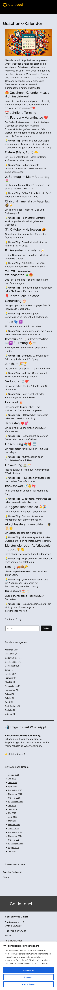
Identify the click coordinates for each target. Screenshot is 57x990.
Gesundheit (10, 666)
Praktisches (10, 690)
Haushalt (9, 674)
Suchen (46, 628)
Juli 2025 (12, 805)
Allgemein (9, 650)
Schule (8, 698)
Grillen (7, 670)
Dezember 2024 (15, 832)
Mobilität (8, 682)
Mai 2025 (12, 813)
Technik (8, 710)
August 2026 (13, 775)
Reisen (8, 694)
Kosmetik (9, 678)
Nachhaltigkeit (11, 686)
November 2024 (15, 836)
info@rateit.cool (13, 940)
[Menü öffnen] (53, 10)
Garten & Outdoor (12, 658)
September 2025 (15, 802)
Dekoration (9, 654)
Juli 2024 (12, 851)
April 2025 (12, 817)
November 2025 (15, 794)
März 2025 (13, 821)
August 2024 (13, 847)
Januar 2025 (13, 828)
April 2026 (12, 786)
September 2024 (15, 844)
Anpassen (28, 977)
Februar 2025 (14, 824)
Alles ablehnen (28, 984)
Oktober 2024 (14, 840)
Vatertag (8, 714)
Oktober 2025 (14, 798)
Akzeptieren (28, 970)
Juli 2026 (12, 779)
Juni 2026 (12, 782)
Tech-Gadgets (11, 706)
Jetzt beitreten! (16, 754)
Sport (7, 702)
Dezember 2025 (15, 790)
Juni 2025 (12, 809)
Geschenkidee (11, 662)
